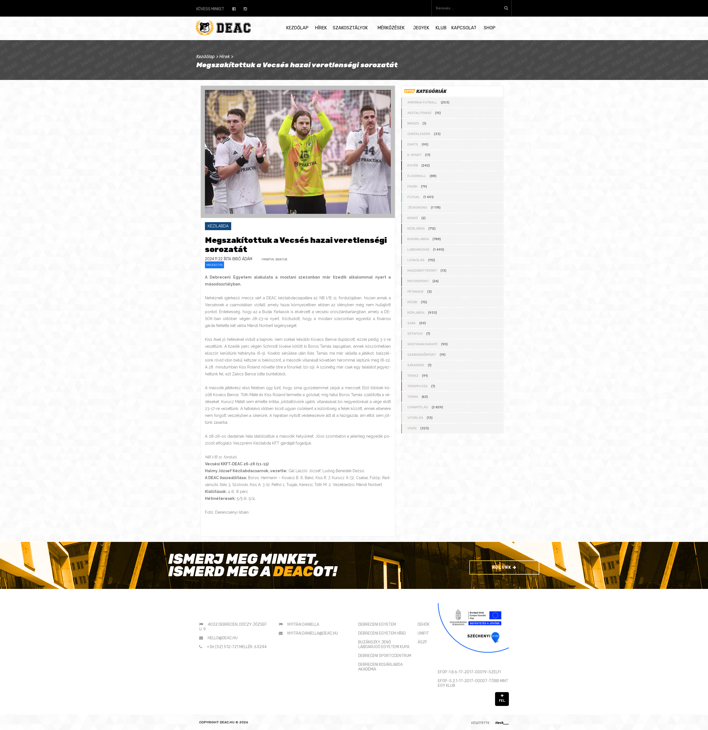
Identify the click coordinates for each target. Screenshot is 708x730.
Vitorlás (415, 418)
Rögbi (412, 302)
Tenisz (412, 376)
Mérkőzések (391, 27)
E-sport (414, 155)
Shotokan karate (422, 344)
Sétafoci (415, 334)
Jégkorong (417, 207)
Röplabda (416, 313)
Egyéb (412, 165)
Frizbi (412, 186)
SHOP (489, 27)
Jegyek (421, 27)
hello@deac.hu (223, 638)
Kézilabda (416, 228)
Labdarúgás (418, 249)
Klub (441, 27)
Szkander (415, 365)
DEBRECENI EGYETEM (377, 624)
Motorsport (418, 281)
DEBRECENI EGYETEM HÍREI (382, 633)
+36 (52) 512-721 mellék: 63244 (237, 647)
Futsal (413, 197)
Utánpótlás (417, 407)
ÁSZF (422, 642)
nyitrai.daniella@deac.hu (312, 633)
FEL (502, 701)
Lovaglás (416, 260)
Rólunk (502, 567)
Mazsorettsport (422, 270)
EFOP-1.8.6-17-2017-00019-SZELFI (469, 672)
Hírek (321, 27)
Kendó (412, 218)
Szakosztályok (350, 27)
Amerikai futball (422, 102)
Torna (412, 397)
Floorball (416, 176)
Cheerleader (418, 134)
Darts (412, 144)
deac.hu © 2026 (234, 722)
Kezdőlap (297, 27)
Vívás (412, 428)
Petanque (415, 291)
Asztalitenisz (419, 113)
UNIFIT (423, 633)
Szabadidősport (421, 355)
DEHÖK (424, 624)
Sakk (411, 323)
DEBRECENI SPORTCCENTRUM (384, 655)
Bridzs (413, 123)
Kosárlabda (418, 239)
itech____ (502, 722)
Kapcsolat (464, 27)
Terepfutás (417, 386)
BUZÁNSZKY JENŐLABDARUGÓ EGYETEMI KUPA (383, 644)
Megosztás (214, 264)
